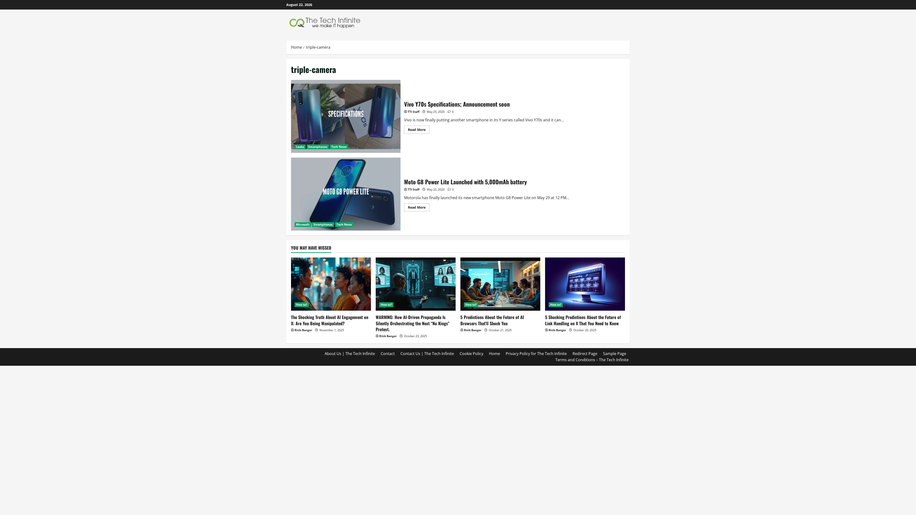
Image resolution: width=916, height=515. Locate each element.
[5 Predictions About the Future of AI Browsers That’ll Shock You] (500, 284)
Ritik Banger (303, 330)
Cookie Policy (471, 353)
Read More (418, 130)
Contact (388, 353)
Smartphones (317, 147)
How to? (301, 305)
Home (494, 353)
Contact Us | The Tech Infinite (427, 353)
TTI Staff (413, 112)
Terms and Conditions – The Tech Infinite (592, 359)
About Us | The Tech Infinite (350, 353)
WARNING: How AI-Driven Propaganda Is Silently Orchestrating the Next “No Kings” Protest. (412, 323)
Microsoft (302, 224)
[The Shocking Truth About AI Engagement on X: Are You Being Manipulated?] (331, 284)
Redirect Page (584, 353)
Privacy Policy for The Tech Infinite (536, 353)
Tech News (339, 147)
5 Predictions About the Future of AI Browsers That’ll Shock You (492, 320)
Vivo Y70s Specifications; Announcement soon (346, 116)
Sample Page (614, 353)
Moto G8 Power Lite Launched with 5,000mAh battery (346, 194)
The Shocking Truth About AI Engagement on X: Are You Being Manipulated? (329, 320)
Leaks (300, 147)
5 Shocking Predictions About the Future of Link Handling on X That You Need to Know (583, 320)
